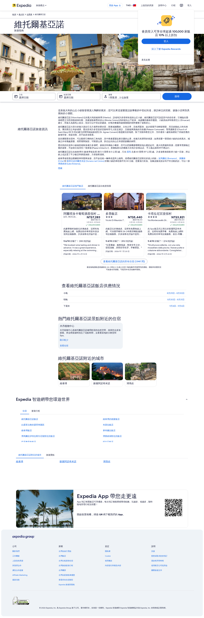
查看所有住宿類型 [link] (66, 580)
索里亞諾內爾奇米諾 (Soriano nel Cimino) (85, 161)
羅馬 (129, 151)
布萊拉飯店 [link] (108, 424)
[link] (166, 60)
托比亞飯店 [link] (108, 441)
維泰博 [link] (19, 461)
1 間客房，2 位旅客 (119, 97)
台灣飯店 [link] (62, 556)
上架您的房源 (147, 5)
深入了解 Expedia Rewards (166, 49)
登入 (189, 5)
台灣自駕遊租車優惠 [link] (67, 575)
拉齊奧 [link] (29, 14)
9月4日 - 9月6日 (177, 306)
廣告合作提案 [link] (17, 570)
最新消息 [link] (16, 580)
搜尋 (177, 96)
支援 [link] (153, 551)
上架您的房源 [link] (17, 561)
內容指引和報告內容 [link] (113, 565)
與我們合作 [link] (16, 565)
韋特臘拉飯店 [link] (109, 430)
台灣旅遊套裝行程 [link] (66, 565)
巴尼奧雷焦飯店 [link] (28, 441)
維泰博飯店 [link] (26, 430)
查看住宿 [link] (64, 345)
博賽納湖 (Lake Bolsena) (69, 163)
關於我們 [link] (16, 551)
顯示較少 (64, 340)
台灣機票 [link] (62, 570)
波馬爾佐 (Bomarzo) (167, 158)
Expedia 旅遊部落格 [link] (67, 584)
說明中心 (162, 5)
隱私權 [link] (107, 551)
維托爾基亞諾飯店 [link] (29, 419)
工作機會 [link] (16, 556)
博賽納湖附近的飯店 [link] (112, 436)
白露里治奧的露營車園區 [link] (32, 424)
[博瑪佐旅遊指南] (141, 374)
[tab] (73, 186)
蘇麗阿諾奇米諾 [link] (68, 461)
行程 (173, 5)
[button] (102, 399)
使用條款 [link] (108, 561)
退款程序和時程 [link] (157, 561)
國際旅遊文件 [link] (156, 570)
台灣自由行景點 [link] (65, 551)
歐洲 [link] (14, 14)
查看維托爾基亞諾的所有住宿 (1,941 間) (124, 261)
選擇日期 (24, 97)
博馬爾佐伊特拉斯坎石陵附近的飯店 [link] (38, 436)
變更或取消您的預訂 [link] (159, 556)
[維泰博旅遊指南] (74, 374)
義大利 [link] (21, 14)
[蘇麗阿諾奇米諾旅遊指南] (107, 374)
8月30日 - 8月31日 (175, 299)
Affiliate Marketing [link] (19, 575)
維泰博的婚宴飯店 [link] (111, 419)
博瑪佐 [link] (106, 461)
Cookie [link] (108, 556)
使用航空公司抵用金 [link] (159, 565)
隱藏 (60, 168)
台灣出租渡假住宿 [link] (66, 561)
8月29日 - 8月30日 (175, 293)
